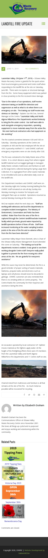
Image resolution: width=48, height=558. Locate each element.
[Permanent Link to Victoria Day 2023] (13, 480)
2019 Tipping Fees (13, 464)
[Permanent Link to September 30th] (13, 499)
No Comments (32, 68)
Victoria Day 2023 (13, 483)
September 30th (13, 502)
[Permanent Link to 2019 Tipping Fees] (13, 461)
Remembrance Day (13, 521)
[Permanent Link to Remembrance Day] (13, 518)
